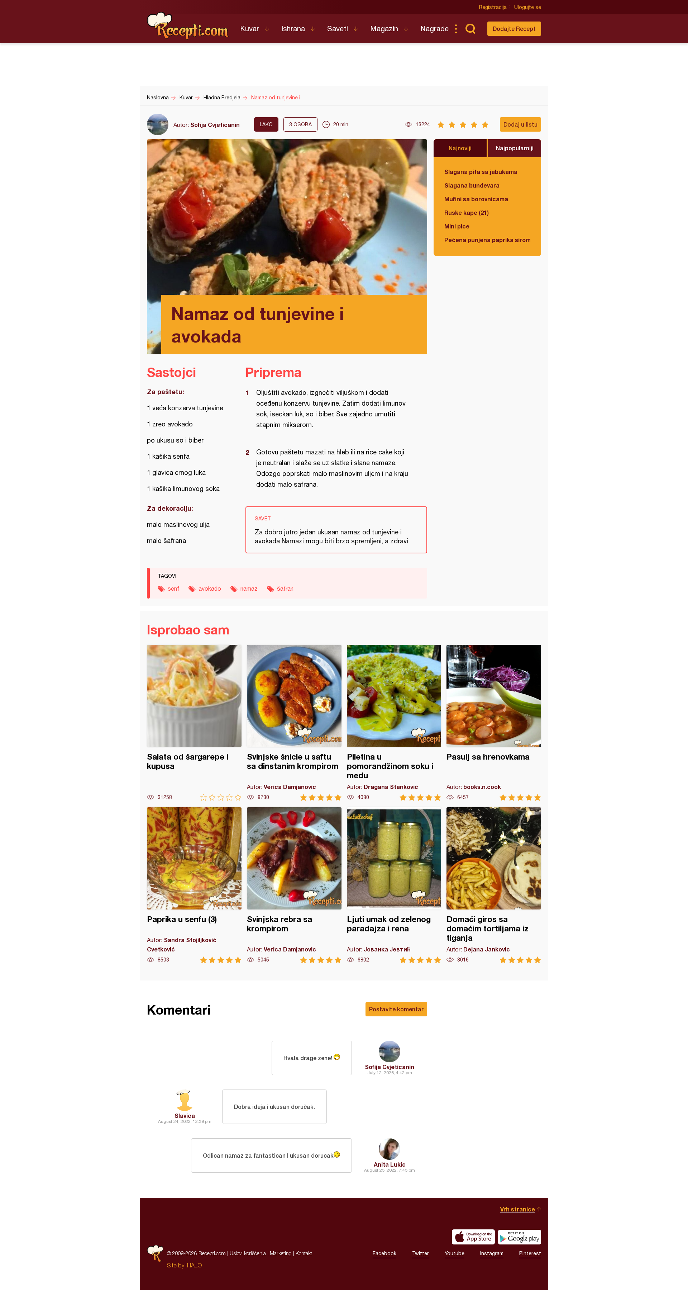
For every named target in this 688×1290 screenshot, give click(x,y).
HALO (194, 1265)
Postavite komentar (396, 1009)
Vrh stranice (517, 1209)
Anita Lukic (390, 1164)
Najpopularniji (515, 148)
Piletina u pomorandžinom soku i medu (394, 723)
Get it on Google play (519, 1236)
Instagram (491, 1253)
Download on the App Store (473, 1236)
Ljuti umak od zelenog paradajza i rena (394, 885)
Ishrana (293, 28)
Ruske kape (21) (466, 212)
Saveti (337, 28)
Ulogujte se (527, 7)
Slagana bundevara (472, 185)
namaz (249, 588)
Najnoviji (460, 148)
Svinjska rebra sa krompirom (294, 885)
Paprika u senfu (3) (194, 885)
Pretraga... (470, 29)
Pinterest (530, 1253)
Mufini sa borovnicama (476, 198)
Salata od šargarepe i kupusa (194, 723)
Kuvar (249, 28)
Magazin (384, 28)
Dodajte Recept (514, 28)
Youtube (454, 1253)
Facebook (384, 1253)
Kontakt (304, 1253)
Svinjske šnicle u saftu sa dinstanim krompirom (294, 723)
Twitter (420, 1253)
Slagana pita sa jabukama (480, 171)
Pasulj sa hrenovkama (493, 723)
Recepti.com (188, 26)
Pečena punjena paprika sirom (487, 239)
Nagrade (434, 28)
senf (173, 588)
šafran (285, 588)
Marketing (281, 1253)
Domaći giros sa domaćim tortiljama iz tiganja (493, 885)
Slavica (185, 1115)
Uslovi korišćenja (248, 1253)
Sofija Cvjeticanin (215, 124)
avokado (210, 588)
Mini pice (456, 226)
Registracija (493, 7)
